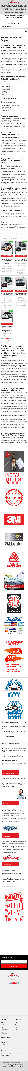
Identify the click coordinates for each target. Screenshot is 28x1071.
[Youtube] (15, 983)
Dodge (16, 1024)
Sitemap (3, 1044)
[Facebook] (10, 983)
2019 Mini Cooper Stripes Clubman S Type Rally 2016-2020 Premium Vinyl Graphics (7, 295)
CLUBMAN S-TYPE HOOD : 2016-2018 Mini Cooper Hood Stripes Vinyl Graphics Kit (21, 295)
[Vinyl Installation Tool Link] (14, 467)
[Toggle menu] (2, 2)
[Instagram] (18, 983)
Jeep (16, 1029)
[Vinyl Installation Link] (14, 497)
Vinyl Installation (4, 1029)
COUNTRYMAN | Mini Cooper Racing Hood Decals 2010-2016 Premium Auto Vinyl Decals (7, 329)
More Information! (9, 736)
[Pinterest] (12, 983)
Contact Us (3, 1042)
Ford (16, 1027)
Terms (2, 1040)
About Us (3, 1022)
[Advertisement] (14, 941)
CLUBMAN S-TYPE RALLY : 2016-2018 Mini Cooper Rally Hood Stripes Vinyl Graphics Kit (21, 260)
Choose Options (7, 255)
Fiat (16, 1032)
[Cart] (26, 2)
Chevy (16, 1022)
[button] (26, 31)
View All (16, 1053)
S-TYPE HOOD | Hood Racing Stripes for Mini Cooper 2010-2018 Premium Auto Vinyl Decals (7, 260)
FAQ (2, 1027)
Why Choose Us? (5, 1024)
